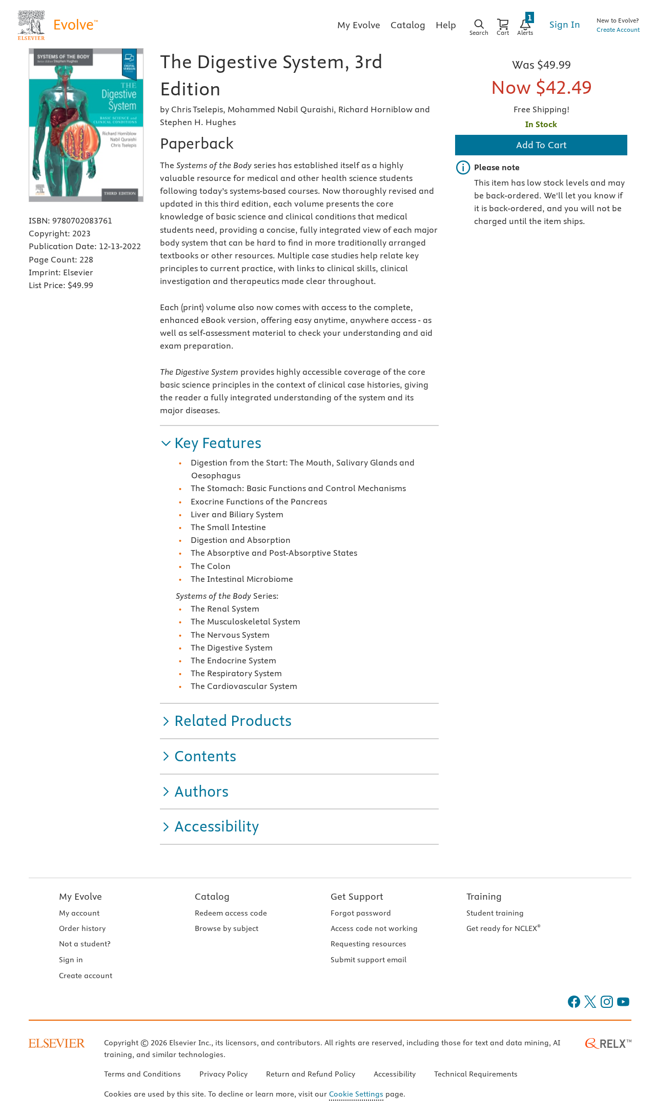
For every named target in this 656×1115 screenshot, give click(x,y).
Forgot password (361, 913)
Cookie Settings (356, 1094)
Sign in (71, 959)
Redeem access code (231, 913)
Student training (495, 913)
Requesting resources (368, 943)
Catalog (212, 896)
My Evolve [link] (358, 25)
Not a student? (84, 943)
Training (484, 896)
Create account (85, 975)
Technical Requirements (476, 1074)
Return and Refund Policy (310, 1074)
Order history (82, 928)
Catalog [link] (408, 25)
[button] (210, 443)
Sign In (564, 24)
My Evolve (80, 896)
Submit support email (368, 959)
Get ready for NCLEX (503, 928)
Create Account (618, 29)
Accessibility (395, 1074)
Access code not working (374, 928)
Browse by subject (226, 928)
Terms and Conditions (142, 1074)
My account (79, 913)
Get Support (357, 896)
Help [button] (446, 25)
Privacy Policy (223, 1074)
